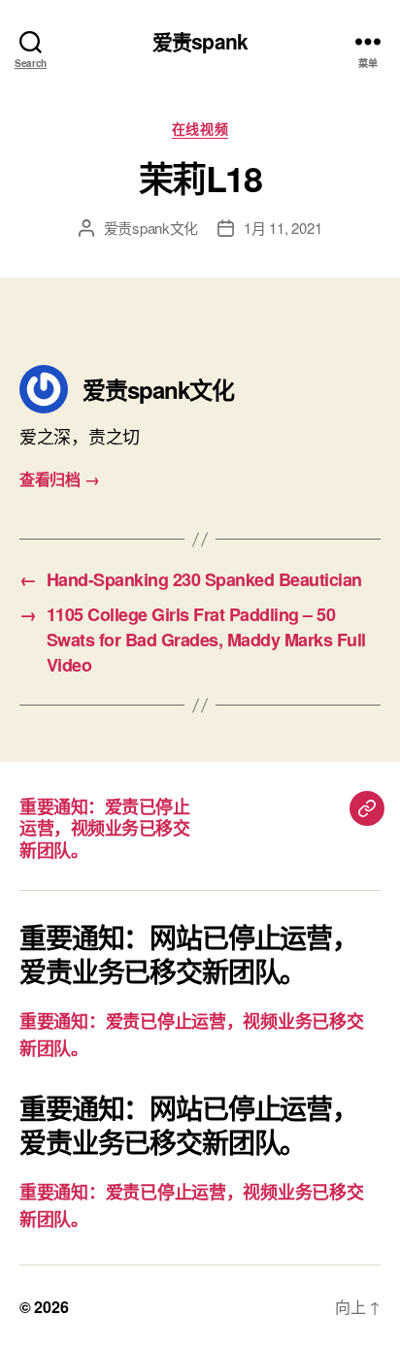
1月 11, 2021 (282, 227)
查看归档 (59, 479)
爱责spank (200, 41)
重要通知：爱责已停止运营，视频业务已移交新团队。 (104, 828)
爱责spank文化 (151, 227)
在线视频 (200, 129)
